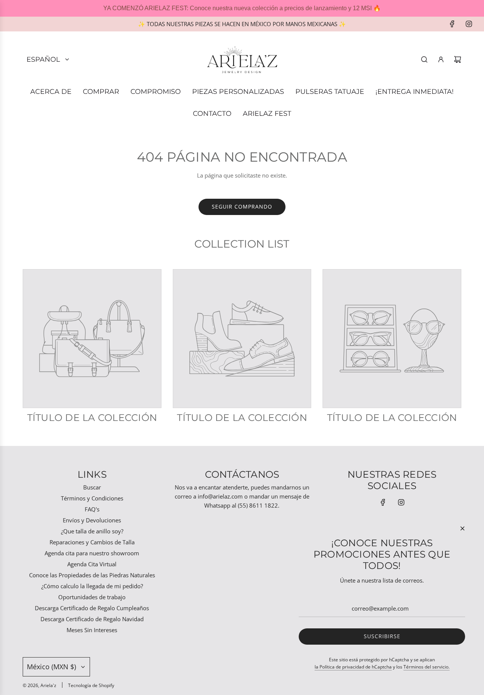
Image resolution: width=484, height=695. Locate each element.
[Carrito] (457, 59)
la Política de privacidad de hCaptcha (353, 667)
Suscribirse (382, 636)
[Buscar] (424, 59)
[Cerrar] (462, 528)
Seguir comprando (242, 206)
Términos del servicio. (426, 667)
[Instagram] (469, 24)
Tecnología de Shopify (91, 685)
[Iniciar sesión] (441, 59)
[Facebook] (452, 24)
